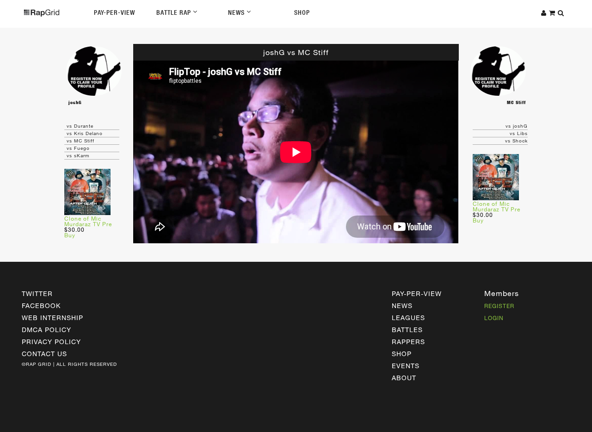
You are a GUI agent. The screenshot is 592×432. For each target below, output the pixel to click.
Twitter (37, 293)
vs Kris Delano (85, 133)
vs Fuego (78, 148)
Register (499, 305)
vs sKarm (78, 155)
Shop (302, 12)
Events (405, 366)
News (237, 12)
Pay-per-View (417, 293)
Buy (69, 235)
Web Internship (52, 317)
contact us (44, 354)
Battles (407, 329)
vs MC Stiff (80, 140)
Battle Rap (174, 12)
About (404, 378)
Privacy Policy (51, 342)
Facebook (41, 305)
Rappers (408, 342)
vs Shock (516, 140)
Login (494, 317)
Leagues (408, 317)
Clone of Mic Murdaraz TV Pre (88, 221)
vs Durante (80, 126)
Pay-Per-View (114, 12)
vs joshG (517, 126)
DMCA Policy (46, 329)
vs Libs (519, 133)
